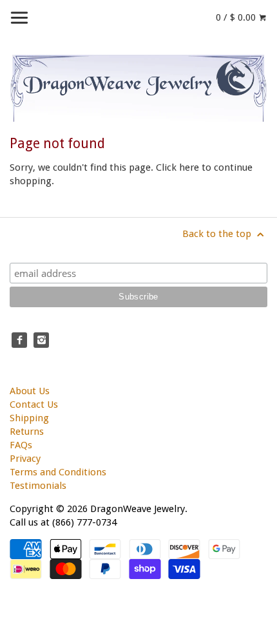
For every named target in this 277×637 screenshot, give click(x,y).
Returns (27, 431)
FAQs (21, 445)
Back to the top (218, 234)
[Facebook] (19, 340)
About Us (30, 391)
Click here (177, 167)
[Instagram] (41, 340)
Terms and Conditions (58, 472)
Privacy (25, 458)
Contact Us (34, 404)
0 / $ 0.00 (237, 17)
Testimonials (38, 485)
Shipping (29, 418)
